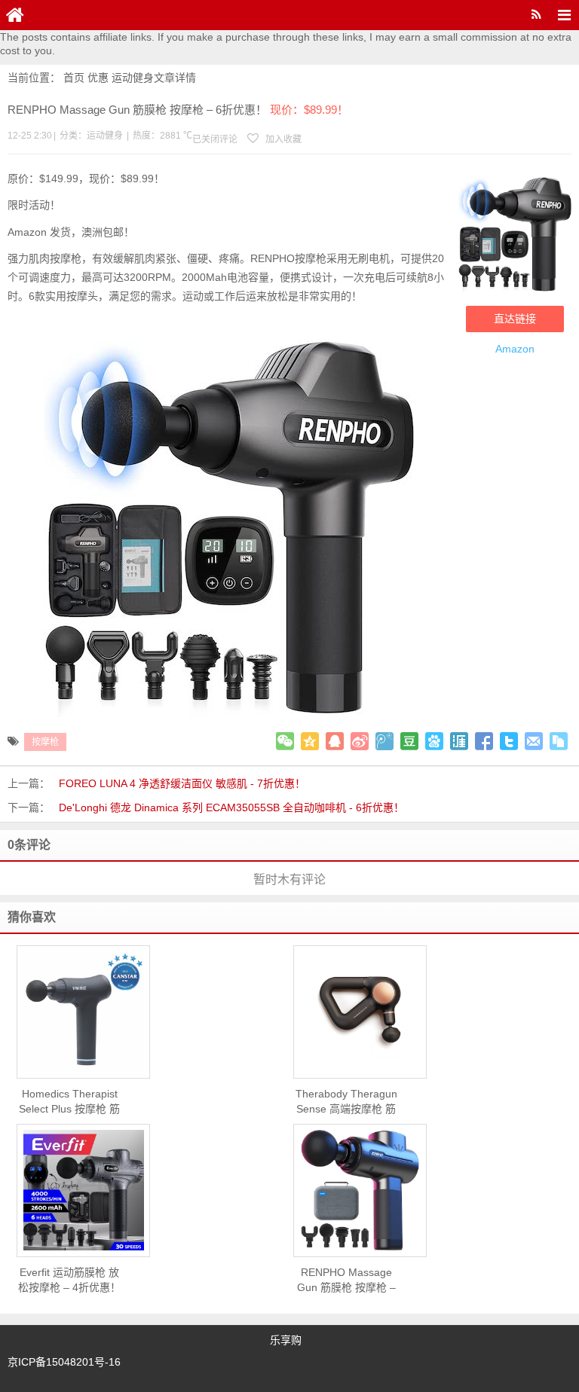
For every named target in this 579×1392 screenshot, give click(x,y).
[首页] (15, 15)
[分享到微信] (285, 741)
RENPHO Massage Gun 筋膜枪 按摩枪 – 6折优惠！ (346, 1280)
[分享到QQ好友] (335, 741)
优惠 (98, 78)
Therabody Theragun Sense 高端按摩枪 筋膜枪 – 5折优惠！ (346, 1102)
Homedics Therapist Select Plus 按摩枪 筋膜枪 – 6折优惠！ (69, 1102)
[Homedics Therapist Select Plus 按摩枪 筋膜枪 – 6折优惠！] (83, 1011)
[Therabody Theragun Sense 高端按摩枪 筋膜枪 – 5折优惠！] (360, 1011)
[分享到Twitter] (509, 741)
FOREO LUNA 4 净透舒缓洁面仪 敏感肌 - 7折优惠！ (182, 783)
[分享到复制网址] (559, 741)
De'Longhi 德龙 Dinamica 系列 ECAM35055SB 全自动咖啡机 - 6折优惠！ (231, 807)
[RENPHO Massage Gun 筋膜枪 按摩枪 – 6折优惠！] (360, 1190)
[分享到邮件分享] (534, 741)
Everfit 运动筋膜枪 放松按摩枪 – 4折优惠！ (69, 1279)
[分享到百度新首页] (434, 741)
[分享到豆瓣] (409, 741)
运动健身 (133, 78)
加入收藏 (282, 139)
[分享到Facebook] (484, 741)
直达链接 (515, 319)
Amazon (515, 349)
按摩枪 (45, 742)
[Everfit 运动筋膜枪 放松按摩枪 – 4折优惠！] (83, 1190)
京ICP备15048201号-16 (64, 1362)
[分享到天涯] (459, 741)
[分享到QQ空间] (310, 741)
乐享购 (286, 1340)
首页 (73, 78)
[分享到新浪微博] (360, 741)
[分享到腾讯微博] (384, 741)
